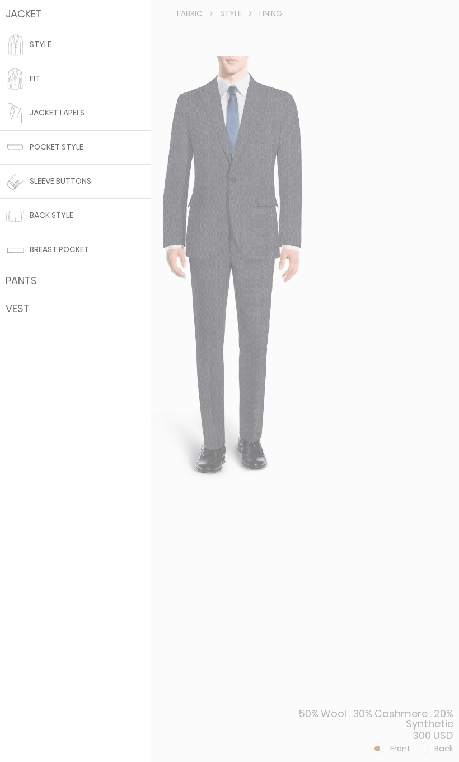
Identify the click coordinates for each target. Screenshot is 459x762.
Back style (50, 215)
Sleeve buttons (59, 181)
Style (39, 44)
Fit (34, 78)
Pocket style (55, 147)
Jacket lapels (56, 113)
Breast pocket (58, 249)
